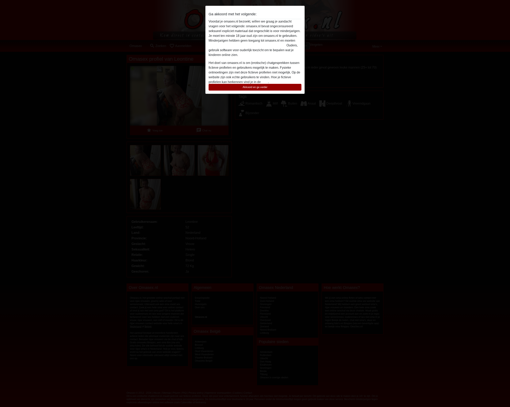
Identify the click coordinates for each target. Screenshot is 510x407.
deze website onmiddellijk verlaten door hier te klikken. (247, 45)
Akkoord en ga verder (255, 87)
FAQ (265, 82)
